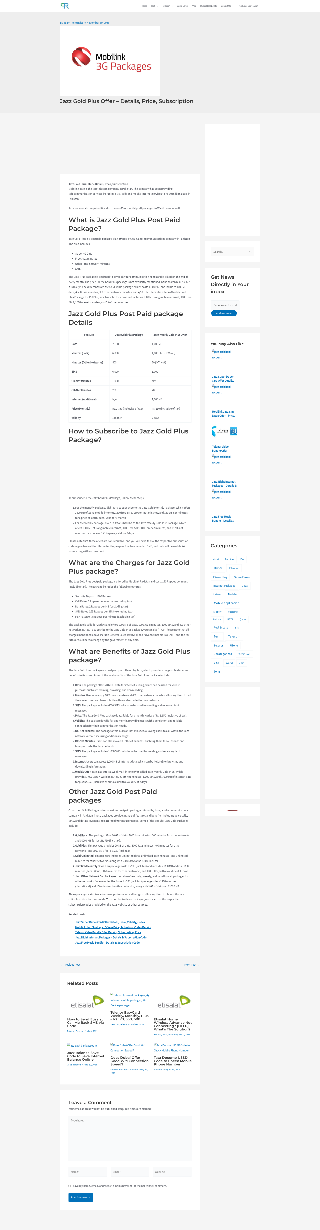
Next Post (192, 964)
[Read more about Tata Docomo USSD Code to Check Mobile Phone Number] (173, 1047)
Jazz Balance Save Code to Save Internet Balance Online (85, 1056)
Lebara (217, 594)
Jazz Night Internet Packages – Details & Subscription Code (110, 937)
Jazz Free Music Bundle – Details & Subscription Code (107, 942)
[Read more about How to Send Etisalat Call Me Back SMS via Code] (86, 1003)
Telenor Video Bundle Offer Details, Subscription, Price (108, 932)
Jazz (69, 1064)
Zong (217, 671)
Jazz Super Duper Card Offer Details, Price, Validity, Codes (110, 922)
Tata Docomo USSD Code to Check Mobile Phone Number (173, 1061)
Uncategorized (223, 654)
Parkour (217, 619)
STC (237, 627)
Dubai (218, 568)
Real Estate (221, 627)
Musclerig (233, 611)
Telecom (166, 6)
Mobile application (226, 603)
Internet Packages (119, 1069)
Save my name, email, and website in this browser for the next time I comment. (120, 1186)
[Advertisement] (130, 149)
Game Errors (182, 6)
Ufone (234, 645)
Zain (241, 663)
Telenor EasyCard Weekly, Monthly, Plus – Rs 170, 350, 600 (129, 1015)
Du (242, 559)
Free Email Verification (248, 6)
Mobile (232, 594)
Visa (194, 6)
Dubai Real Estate (208, 6)
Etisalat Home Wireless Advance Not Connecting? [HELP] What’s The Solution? (173, 1024)
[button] (156, 6)
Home (144, 6)
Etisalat (70, 1031)
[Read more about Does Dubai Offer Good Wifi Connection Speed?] (130, 1047)
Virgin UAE (244, 654)
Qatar (243, 619)
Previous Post (70, 964)
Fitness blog (220, 577)
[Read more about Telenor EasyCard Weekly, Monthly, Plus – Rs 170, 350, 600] (130, 1000)
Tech (153, 6)
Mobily (217, 611)
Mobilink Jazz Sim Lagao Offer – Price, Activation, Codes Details (113, 927)
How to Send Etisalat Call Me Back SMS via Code (85, 1022)
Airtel (216, 559)
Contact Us (226, 6)
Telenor (124, 1024)
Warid (229, 663)
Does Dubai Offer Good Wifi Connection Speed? (129, 1061)
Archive (229, 559)
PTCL (230, 619)
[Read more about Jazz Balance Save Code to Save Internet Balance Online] (82, 1045)
